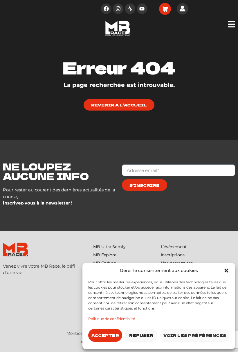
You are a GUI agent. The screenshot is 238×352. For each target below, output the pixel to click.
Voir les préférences (194, 335)
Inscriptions (173, 254)
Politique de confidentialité (111, 319)
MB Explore (104, 254)
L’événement (174, 246)
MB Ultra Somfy (109, 246)
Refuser (141, 335)
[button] (226, 270)
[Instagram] (118, 8)
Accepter (105, 335)
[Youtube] (142, 8)
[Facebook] (106, 8)
